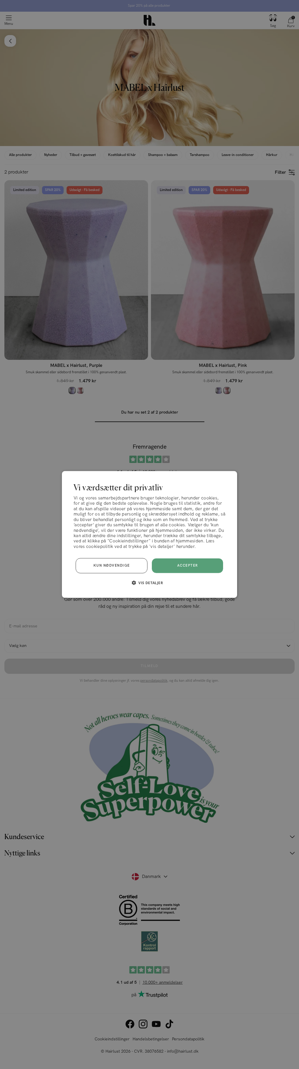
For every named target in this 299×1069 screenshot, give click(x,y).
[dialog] (149, 534)
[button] (149, 582)
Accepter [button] (187, 565)
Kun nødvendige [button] (111, 565)
